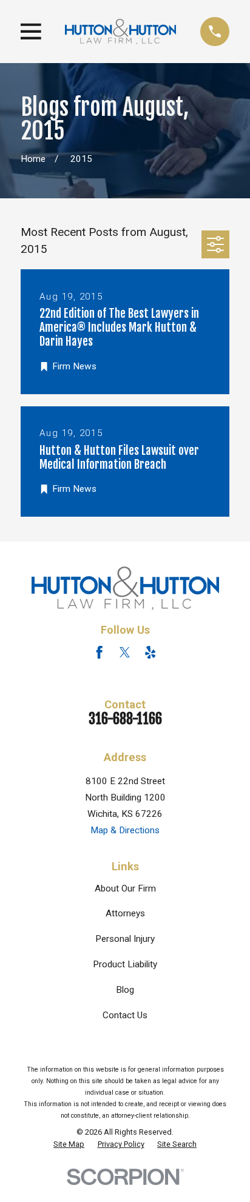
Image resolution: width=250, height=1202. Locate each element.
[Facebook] (99, 652)
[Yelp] (150, 652)
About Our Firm (125, 888)
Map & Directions (125, 830)
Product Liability (125, 964)
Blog (125, 989)
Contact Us (125, 1015)
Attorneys (125, 913)
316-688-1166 (125, 719)
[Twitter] (124, 652)
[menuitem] (68, 1144)
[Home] (120, 31)
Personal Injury (125, 938)
